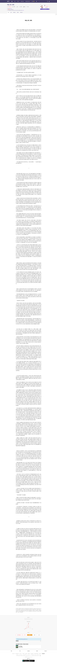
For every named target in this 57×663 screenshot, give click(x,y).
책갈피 (18, 12)
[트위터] (27, 658)
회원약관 (29, 653)
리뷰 (11, 12)
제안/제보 (26, 653)
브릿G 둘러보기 (17, 653)
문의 (40, 655)
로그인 (23, 639)
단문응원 (14, 12)
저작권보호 (40, 653)
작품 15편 (46, 7)
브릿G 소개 (13, 653)
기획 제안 (23, 653)
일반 (9, 8)
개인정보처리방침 (36, 653)
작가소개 (28, 6)
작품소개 (21, 12)
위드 (44, 5)
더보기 (23, 10)
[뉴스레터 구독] (29, 658)
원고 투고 (21, 653)
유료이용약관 (32, 653)
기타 (11, 8)
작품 (8, 12)
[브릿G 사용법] (36, 1)
